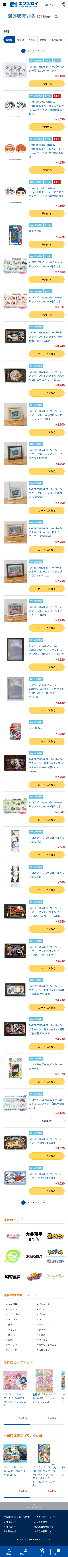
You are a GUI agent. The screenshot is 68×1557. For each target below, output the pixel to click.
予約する (47, 84)
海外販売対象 (10, 1531)
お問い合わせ (10, 1526)
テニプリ (12, 1344)
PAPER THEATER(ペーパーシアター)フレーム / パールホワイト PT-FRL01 (45, 611)
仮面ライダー (45, 1349)
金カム (11, 1334)
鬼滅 (10, 1339)
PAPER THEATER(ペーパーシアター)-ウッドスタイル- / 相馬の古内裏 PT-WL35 (46, 1029)
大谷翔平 (12, 1304)
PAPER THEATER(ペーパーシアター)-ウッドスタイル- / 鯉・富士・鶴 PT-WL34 (46, 336)
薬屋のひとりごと (47, 1344)
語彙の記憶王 (36, 231)
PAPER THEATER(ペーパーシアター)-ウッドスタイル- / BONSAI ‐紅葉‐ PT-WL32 (45, 912)
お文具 (42, 1334)
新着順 (9, 39)
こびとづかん (14, 1314)
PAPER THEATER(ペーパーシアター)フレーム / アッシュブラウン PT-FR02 (45, 454)
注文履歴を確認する (44, 1526)
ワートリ (12, 1309)
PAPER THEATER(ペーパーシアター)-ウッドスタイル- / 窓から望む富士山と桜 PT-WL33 (46, 375)
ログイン (49, 4)
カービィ (43, 1339)
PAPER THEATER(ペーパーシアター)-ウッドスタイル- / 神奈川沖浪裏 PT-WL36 (46, 990)
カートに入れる (47, 354)
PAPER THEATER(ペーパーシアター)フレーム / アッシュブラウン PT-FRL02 (45, 571)
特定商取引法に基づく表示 (16, 1516)
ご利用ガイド (10, 1521)
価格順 (20, 39)
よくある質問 (40, 1521)
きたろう (43, 1329)
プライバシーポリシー (45, 1516)
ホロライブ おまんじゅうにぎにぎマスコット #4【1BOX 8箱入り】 (46, 1103)
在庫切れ (47, 1121)
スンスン (12, 1349)
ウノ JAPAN (35, 728)
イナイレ (43, 1309)
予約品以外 (56, 39)
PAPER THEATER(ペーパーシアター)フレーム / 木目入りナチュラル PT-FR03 (45, 415)
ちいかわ (12, 1319)
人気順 (31, 39)
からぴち (12, 1329)
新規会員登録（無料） (45, 1531)
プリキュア (44, 1304)
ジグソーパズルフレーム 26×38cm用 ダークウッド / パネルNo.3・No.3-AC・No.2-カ (46, 650)
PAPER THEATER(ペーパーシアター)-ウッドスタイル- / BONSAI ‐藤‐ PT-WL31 (45, 951)
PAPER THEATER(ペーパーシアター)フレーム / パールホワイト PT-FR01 (45, 493)
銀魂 (10, 1324)
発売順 (43, 39)
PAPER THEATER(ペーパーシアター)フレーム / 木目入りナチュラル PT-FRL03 (45, 532)
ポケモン (43, 1314)
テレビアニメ (45, 1324)
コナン (42, 1319)
